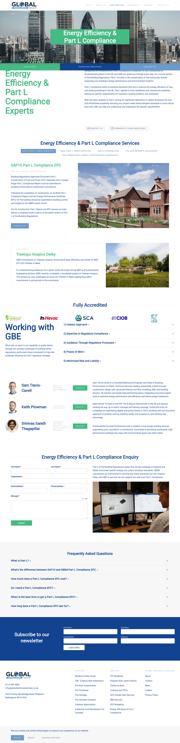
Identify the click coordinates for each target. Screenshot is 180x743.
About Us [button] (101, 5)
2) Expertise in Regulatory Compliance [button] (86, 333)
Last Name (56, 467)
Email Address (17, 486)
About (148, 676)
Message (15, 496)
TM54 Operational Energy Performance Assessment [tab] (90, 155)
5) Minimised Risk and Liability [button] (82, 360)
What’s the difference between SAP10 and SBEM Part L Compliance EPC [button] (53, 569)
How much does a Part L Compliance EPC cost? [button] (39, 578)
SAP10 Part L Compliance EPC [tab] (38, 151)
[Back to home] (24, 5)
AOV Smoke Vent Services (122, 695)
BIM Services (116, 700)
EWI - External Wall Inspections (89, 681)
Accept (17, 738)
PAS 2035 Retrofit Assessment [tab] (141, 151)
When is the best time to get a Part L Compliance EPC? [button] (43, 597)
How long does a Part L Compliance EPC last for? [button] (40, 606)
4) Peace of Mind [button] (74, 351)
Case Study (30, 67)
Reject (31, 738)
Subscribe (74, 647)
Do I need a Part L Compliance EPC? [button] (32, 587)
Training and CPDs (119, 690)
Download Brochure (90, 67)
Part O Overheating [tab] (108, 151)
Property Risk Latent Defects (123, 681)
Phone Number (57, 486)
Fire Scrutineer (81, 690)
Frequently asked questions (130, 128)
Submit (21, 523)
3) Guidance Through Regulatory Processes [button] (89, 342)
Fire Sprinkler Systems (85, 700)
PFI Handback (116, 676)
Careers (148, 690)
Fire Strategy (81, 695)
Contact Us (163, 5)
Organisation (17, 476)
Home (89, 5)
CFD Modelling (117, 704)
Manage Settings (51, 738)
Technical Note (117, 685)
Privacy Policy (151, 695)
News (147, 685)
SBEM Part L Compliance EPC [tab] (75, 151)
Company (125, 637)
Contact (80, 388)
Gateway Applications (85, 704)
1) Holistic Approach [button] (76, 324)
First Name (16, 467)
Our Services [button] (117, 5)
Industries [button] (134, 5)
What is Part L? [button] (20, 560)
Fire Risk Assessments (85, 685)
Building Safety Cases (85, 676)
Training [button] (148, 5)
